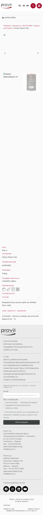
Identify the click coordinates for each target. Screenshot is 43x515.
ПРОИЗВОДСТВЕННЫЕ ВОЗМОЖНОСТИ (21, 362)
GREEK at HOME (10, 350)
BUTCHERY (27, 26)
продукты (16, 26)
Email (5, 391)
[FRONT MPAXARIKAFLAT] (21, 35)
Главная (7, 26)
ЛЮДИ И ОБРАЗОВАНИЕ (14, 380)
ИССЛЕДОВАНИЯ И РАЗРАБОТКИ (18, 365)
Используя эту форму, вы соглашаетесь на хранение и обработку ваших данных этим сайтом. (21, 415)
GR (24, 5)
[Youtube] (25, 489)
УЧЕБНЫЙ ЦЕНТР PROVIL (14, 371)
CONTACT (6, 505)
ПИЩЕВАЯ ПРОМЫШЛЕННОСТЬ (18, 347)
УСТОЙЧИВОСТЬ (10, 377)
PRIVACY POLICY (34, 509)
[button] (20, 5)
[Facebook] (6, 489)
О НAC (6, 357)
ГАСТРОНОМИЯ (10, 341)
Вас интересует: (11, 399)
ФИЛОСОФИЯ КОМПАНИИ (15, 360)
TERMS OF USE (8, 509)
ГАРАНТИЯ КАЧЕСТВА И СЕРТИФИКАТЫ (21, 368)
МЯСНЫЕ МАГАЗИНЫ (12, 344)
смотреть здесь (9, 281)
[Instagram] (12, 489)
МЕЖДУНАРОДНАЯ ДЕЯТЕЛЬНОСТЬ (19, 374)
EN (27, 5)
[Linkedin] (19, 489)
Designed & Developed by (21, 510)
